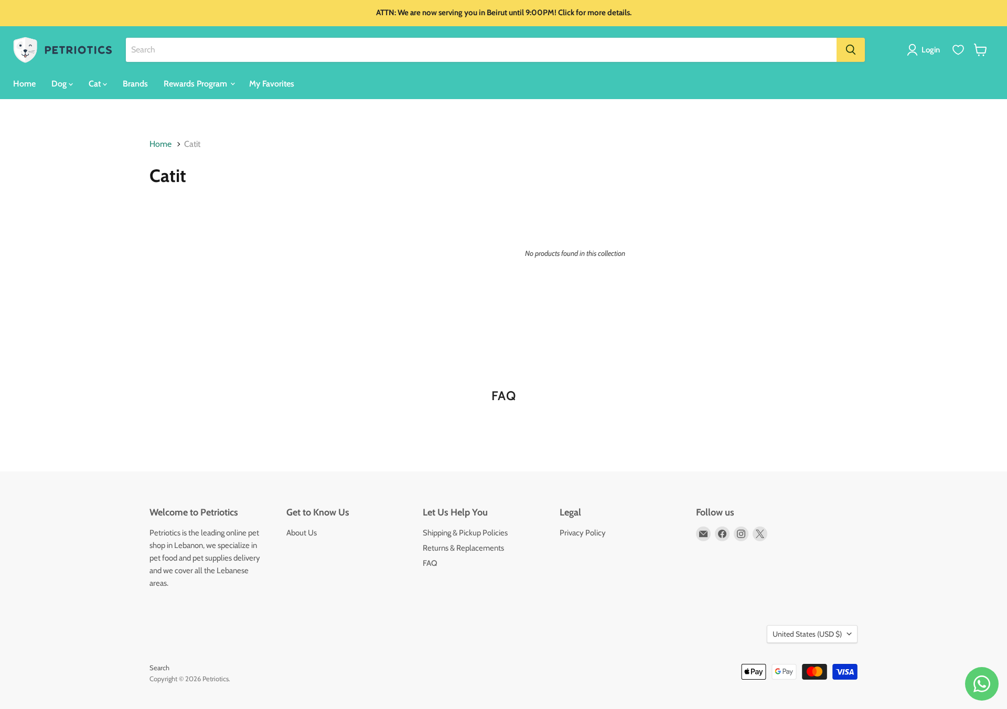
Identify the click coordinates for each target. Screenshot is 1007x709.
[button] (925, 50)
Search (159, 667)
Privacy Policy (583, 533)
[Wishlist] (958, 50)
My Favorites (271, 83)
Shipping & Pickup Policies (465, 533)
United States (807, 634)
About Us (301, 533)
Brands (135, 83)
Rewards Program (196, 83)
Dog (60, 83)
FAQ (430, 563)
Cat (96, 83)
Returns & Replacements (463, 548)
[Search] (851, 50)
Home (24, 83)
